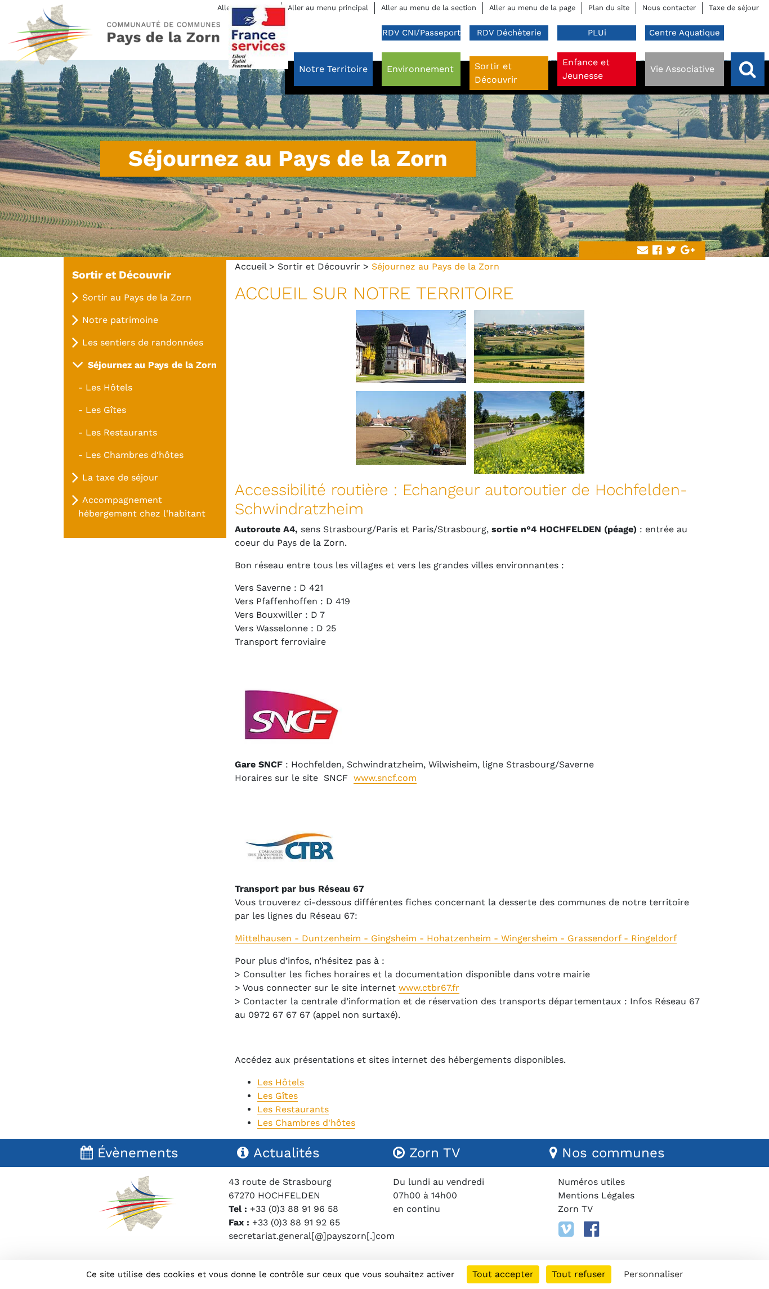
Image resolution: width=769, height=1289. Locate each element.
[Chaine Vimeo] (566, 1229)
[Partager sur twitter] (671, 250)
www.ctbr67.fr (429, 987)
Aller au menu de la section (428, 7)
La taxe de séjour (120, 477)
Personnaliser (653, 1274)
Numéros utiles (591, 1181)
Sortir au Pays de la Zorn (136, 297)
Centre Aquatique (684, 33)
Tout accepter (503, 1274)
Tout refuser (579, 1274)
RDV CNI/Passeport (421, 33)
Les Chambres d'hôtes (135, 455)
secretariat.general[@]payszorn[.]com (312, 1235)
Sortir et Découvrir (319, 266)
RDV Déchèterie (509, 33)
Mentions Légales (596, 1195)
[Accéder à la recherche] (747, 69)
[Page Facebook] (591, 1229)
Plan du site (608, 7)
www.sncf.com (385, 777)
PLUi (597, 33)
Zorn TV (575, 1208)
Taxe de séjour (734, 7)
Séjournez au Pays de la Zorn (152, 365)
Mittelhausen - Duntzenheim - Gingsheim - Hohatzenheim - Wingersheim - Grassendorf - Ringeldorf (456, 938)
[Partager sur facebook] (656, 250)
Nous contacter (669, 7)
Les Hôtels (109, 387)
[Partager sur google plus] (688, 250)
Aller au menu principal (328, 7)
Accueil (250, 266)
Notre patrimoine (120, 320)
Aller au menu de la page (532, 7)
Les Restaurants (121, 432)
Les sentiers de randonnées (142, 342)
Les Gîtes (106, 410)
